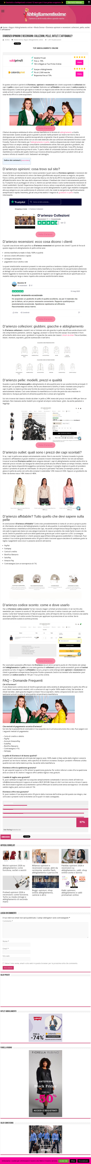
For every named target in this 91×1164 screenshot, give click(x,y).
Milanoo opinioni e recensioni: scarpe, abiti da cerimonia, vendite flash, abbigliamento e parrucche (45, 869)
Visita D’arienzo (45, 128)
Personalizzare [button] (83, 1161)
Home (4, 27)
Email (6, 949)
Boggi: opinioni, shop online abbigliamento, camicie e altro (42, 892)
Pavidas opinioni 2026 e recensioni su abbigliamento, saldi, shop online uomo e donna (74, 869)
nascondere (25, 160)
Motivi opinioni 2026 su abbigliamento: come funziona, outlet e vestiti (14, 867)
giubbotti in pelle (65, 193)
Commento (8, 921)
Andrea (7, 40)
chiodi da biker (68, 335)
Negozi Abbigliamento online (20, 27)
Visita (79, 62)
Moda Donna (39, 27)
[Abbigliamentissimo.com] (45, 14)
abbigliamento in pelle (40, 142)
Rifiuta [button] (73, 1161)
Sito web (6, 956)
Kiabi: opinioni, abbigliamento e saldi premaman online (71, 892)
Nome (6, 941)
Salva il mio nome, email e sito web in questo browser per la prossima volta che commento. (41, 963)
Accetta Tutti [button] (63, 1161)
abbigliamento (66, 132)
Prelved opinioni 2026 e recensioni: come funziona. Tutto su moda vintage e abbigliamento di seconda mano (15, 897)
